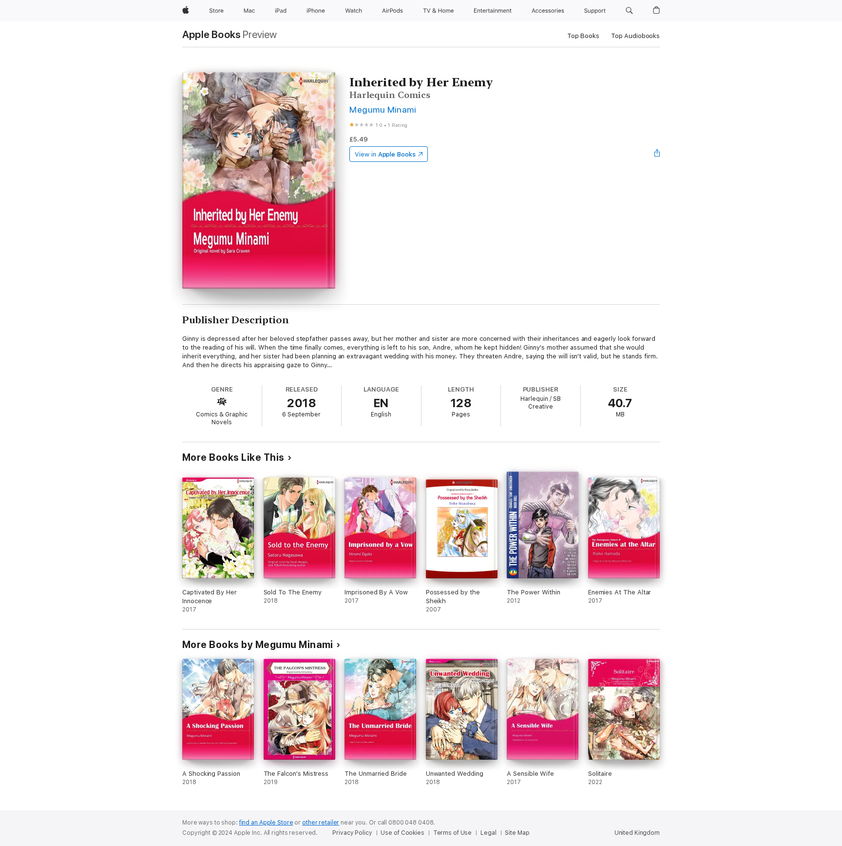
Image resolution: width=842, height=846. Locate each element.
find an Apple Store (266, 822)
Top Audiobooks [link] (635, 35)
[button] (629, 10)
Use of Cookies (402, 832)
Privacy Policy (352, 832)
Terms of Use (452, 832)
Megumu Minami (382, 109)
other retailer (320, 822)
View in (385, 154)
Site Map (517, 832)
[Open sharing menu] (657, 154)
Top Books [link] (583, 35)
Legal (488, 832)
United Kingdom (637, 832)
